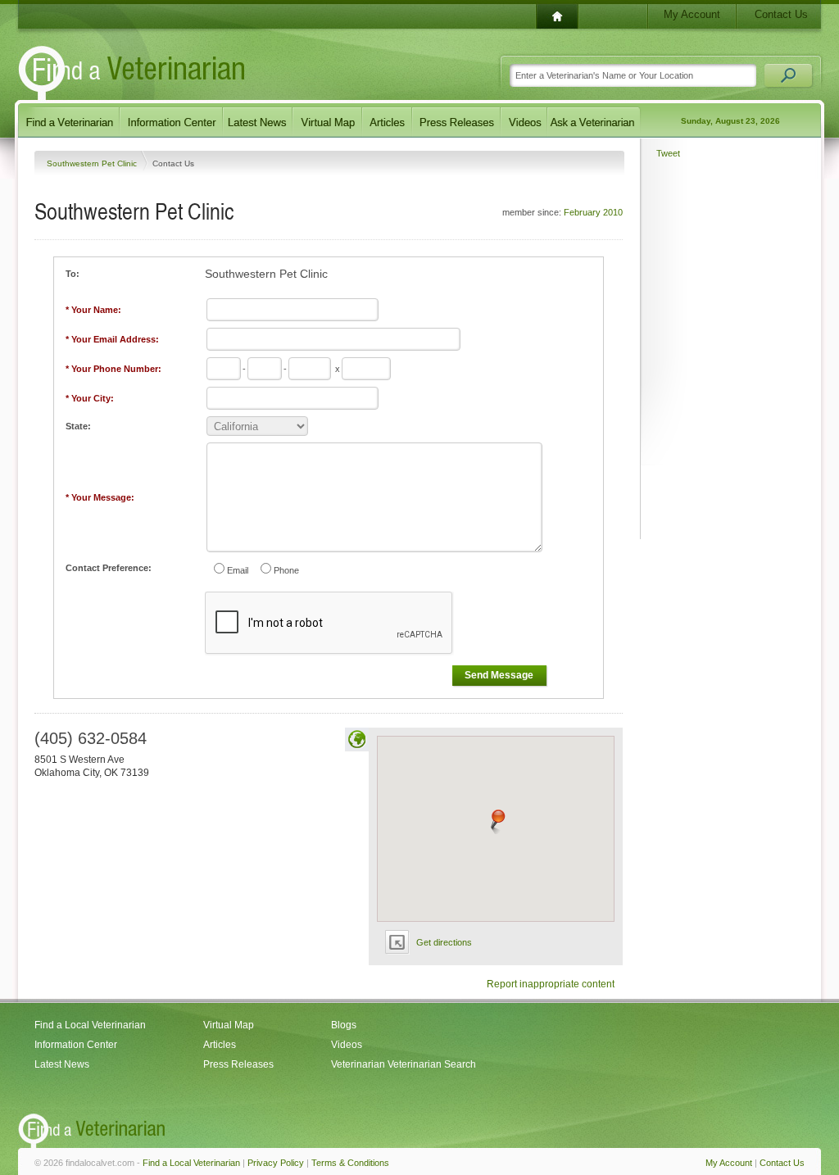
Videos (346, 1044)
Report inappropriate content (551, 984)
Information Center (75, 1044)
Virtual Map (228, 1025)
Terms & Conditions (350, 1163)
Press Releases (238, 1064)
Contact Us (781, 14)
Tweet (668, 153)
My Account (692, 14)
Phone (286, 570)
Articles (219, 1044)
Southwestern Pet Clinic (93, 163)
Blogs (343, 1025)
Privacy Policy (275, 1163)
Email (237, 570)
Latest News (61, 1064)
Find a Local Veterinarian (90, 1025)
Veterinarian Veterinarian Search (403, 1064)
